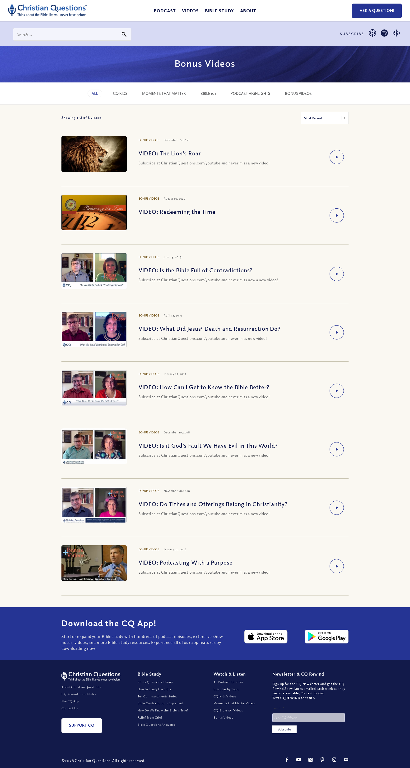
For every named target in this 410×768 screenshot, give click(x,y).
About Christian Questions (81, 687)
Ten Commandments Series (157, 696)
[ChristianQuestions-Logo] (47, 15)
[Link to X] (310, 759)
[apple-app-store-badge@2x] (266, 636)
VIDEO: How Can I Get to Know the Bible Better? (204, 386)
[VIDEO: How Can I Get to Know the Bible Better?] (94, 389)
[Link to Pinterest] (322, 759)
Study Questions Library (155, 682)
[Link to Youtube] (298, 759)
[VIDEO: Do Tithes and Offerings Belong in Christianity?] (94, 506)
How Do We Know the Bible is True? (163, 710)
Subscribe (284, 729)
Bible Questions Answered (157, 724)
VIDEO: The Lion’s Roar (170, 153)
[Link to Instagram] (334, 759)
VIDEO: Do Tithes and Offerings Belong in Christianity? (213, 503)
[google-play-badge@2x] (327, 636)
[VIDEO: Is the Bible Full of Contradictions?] (94, 272)
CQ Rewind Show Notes (78, 694)
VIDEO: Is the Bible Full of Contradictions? (196, 270)
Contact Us (69, 708)
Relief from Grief (150, 717)
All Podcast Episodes (228, 682)
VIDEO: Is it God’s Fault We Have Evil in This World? (208, 445)
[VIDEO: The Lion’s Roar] (94, 157)
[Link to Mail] (346, 759)
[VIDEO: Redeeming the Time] (94, 219)
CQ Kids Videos (225, 696)
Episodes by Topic (226, 689)
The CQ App (70, 701)
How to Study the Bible (154, 689)
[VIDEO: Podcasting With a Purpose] (94, 565)
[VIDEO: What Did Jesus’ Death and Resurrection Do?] (94, 331)
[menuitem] (165, 10)
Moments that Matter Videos (235, 703)
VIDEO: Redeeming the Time (177, 211)
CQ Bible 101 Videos (228, 710)
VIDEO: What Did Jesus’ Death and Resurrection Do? (209, 328)
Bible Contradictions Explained (160, 703)
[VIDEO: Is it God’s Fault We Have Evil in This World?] (94, 447)
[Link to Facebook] (286, 759)
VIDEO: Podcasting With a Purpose (186, 562)
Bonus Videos (223, 717)
